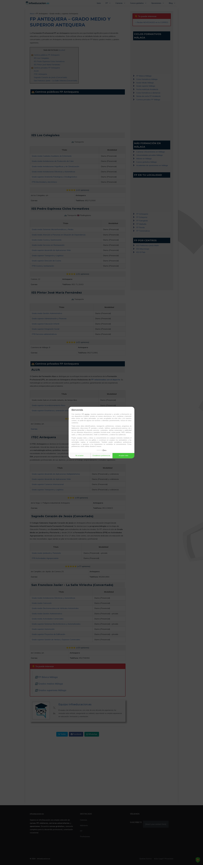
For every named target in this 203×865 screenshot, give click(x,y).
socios (87, 414)
